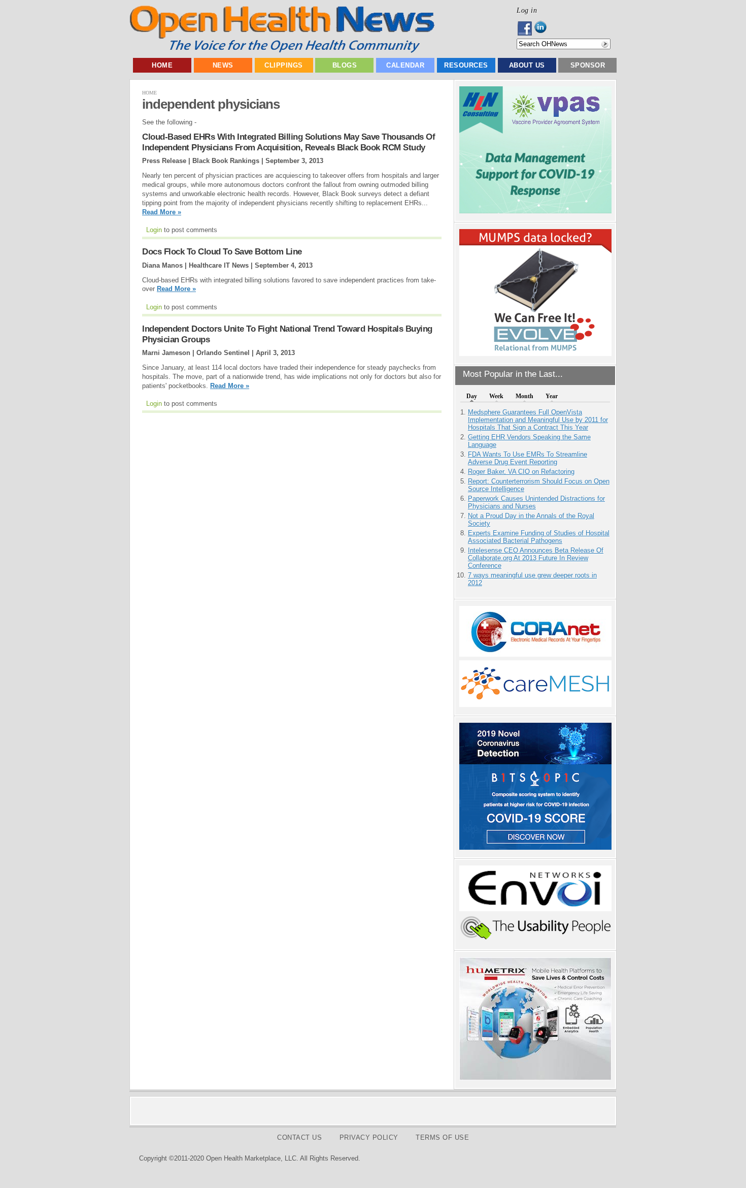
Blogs (344, 65)
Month (524, 396)
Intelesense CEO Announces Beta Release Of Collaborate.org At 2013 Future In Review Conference (535, 558)
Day (471, 396)
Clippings (283, 65)
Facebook (525, 28)
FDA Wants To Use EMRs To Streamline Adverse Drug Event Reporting (527, 458)
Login (154, 230)
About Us (527, 65)
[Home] (281, 50)
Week (496, 396)
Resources (466, 65)
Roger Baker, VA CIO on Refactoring (521, 471)
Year (552, 396)
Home (162, 65)
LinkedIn (543, 28)
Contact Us (299, 1137)
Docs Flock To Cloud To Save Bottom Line (222, 251)
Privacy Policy (369, 1137)
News (223, 65)
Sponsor (587, 65)
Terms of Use (442, 1137)
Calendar (405, 65)
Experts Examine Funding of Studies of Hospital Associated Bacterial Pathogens (538, 536)
